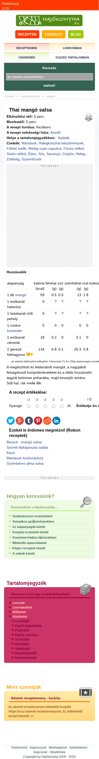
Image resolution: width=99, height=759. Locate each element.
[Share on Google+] (20, 423)
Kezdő (56, 132)
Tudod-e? (53, 34)
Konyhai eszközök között (30, 532)
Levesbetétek (22, 607)
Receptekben (26, 48)
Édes (32, 154)
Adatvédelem (78, 747)
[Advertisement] (49, 216)
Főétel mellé (16, 148)
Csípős (68, 154)
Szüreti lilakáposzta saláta (27, 447)
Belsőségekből (26, 653)
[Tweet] (11, 423)
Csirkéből (22, 621)
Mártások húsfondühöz (25, 458)
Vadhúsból (22, 648)
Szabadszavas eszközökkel (32, 516)
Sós (41, 154)
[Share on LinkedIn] (56, 423)
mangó (20, 295)
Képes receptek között (28, 548)
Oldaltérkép (57, 752)
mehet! (49, 85)
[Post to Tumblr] (29, 423)
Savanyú (53, 154)
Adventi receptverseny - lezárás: (36, 698)
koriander (14, 331)
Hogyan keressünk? (30, 496)
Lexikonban (72, 48)
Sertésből (22, 639)
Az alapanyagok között (28, 527)
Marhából (21, 644)
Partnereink (19, 747)
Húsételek (19, 616)
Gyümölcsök (31, 159)
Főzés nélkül (73, 148)
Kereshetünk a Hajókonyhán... (34, 507)
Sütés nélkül (16, 154)
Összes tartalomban (72, 57)
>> (32, 716)
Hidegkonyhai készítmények (61, 143)
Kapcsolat (40, 752)
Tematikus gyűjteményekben (33, 521)
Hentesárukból (25, 658)
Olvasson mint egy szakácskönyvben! (40, 594)
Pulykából (22, 630)
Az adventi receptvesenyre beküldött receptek (39, 707)
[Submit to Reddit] (47, 423)
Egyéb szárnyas (26, 635)
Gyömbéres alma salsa (25, 463)
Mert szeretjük (24, 687)
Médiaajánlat (58, 747)
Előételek (19, 612)
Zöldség (13, 159)
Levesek (18, 603)
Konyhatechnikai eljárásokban (34, 537)
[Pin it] (38, 423)
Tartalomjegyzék (30, 96)
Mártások (29, 143)
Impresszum (38, 747)
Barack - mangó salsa (24, 442)
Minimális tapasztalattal (29, 543)
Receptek (27, 34)
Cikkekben (27, 57)
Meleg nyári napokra (44, 148)
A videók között (23, 553)
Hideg (80, 154)
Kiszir (11, 453)
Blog (76, 34)
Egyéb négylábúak (28, 626)
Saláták (50, 96)
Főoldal (9, 96)
